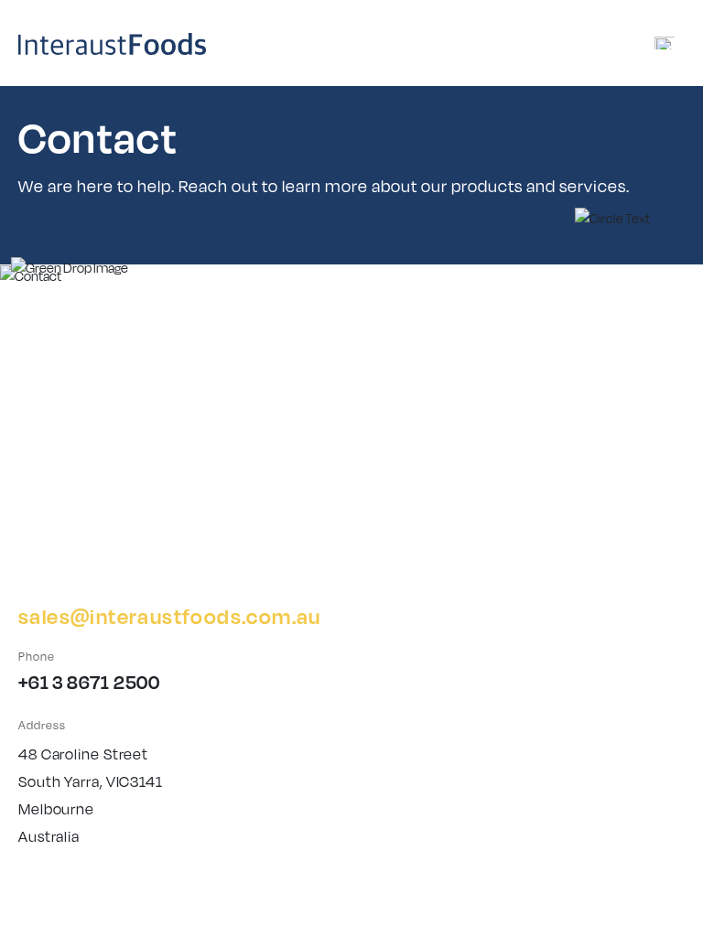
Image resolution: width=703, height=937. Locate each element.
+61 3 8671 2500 (89, 682)
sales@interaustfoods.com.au (169, 616)
